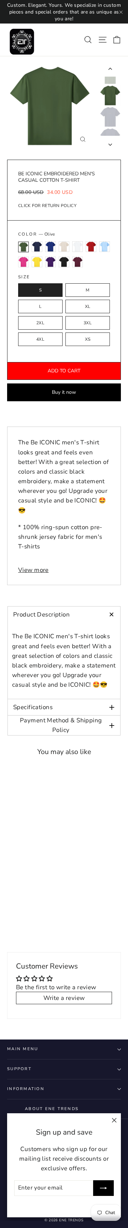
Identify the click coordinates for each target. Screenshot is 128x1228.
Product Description (66, 614)
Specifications (64, 707)
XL (88, 306)
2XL (40, 323)
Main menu (22, 1049)
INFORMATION (25, 1089)
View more (33, 570)
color (36, 234)
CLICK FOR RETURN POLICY (47, 205)
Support (19, 1069)
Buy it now (64, 392)
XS (88, 339)
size (24, 277)
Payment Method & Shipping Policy (67, 725)
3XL (88, 323)
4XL (40, 339)
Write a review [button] (64, 998)
